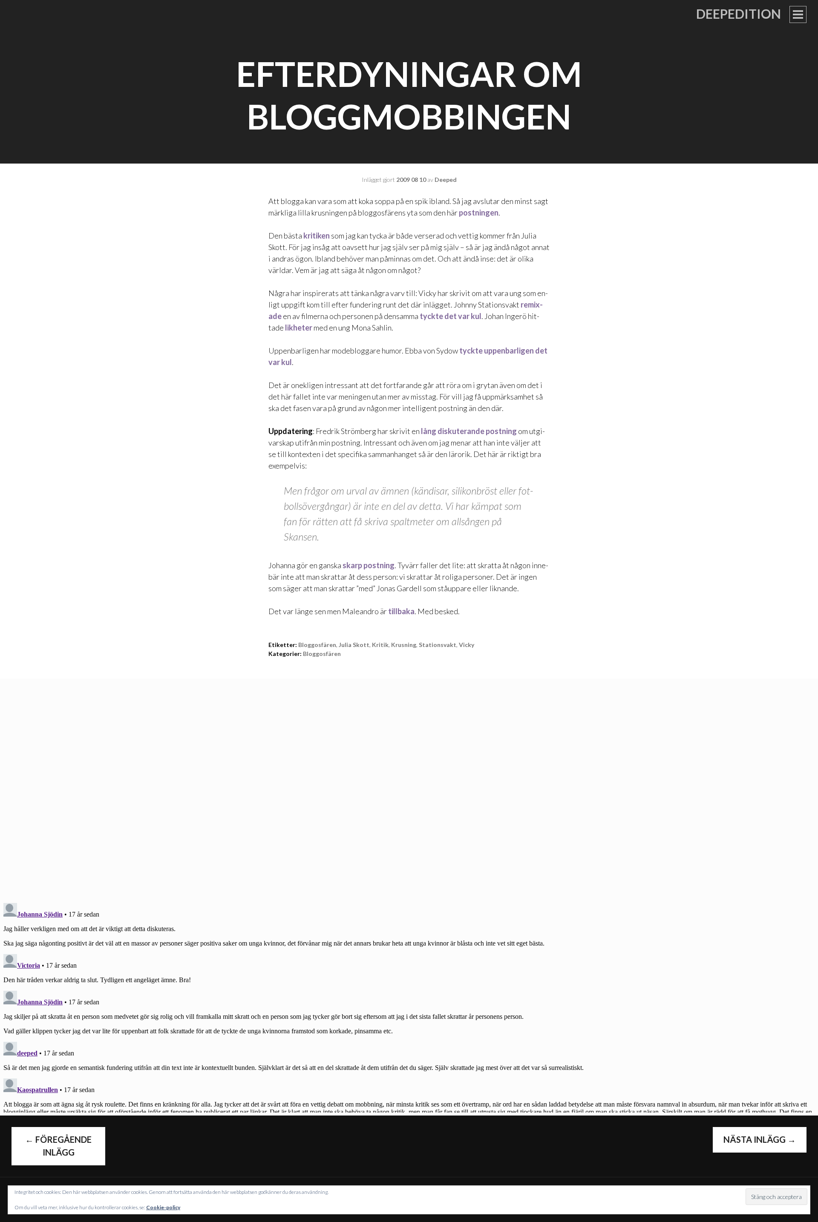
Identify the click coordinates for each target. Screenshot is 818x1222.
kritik (380, 644)
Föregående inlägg (58, 1145)
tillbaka (401, 611)
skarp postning (369, 565)
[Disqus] (409, 785)
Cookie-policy (163, 1207)
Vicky (466, 644)
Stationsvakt (437, 644)
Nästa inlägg (759, 1139)
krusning (403, 644)
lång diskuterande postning (469, 431)
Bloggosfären (322, 653)
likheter (299, 327)
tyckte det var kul (450, 316)
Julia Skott (354, 644)
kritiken (316, 235)
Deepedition (738, 13)
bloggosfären (317, 644)
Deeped (446, 179)
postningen (478, 212)
